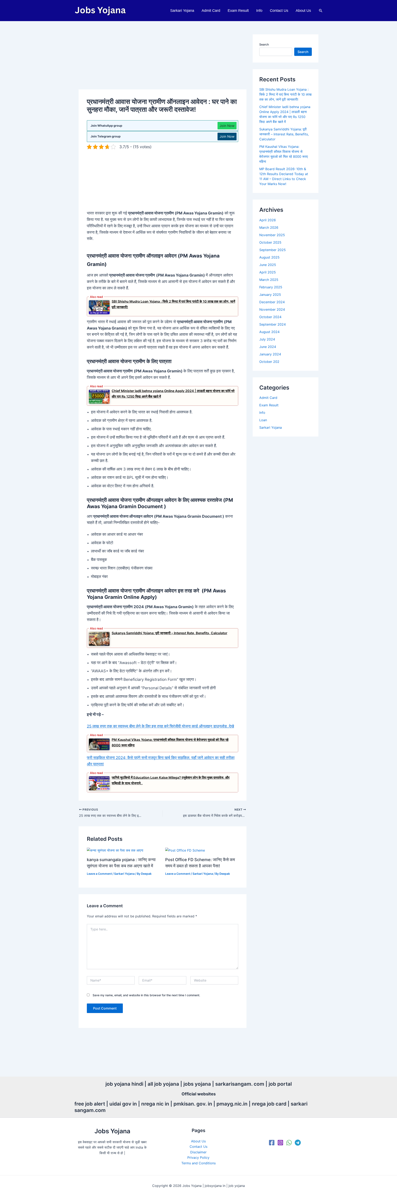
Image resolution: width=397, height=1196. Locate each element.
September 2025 (272, 250)
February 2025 (270, 287)
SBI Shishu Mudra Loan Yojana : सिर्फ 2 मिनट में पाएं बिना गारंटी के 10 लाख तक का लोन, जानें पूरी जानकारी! (285, 94)
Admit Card (211, 10)
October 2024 (270, 317)
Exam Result (238, 10)
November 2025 (272, 235)
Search (264, 44)
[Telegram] (298, 1142)
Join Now (227, 126)
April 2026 (267, 220)
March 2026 (268, 227)
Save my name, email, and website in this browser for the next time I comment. (146, 995)
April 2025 (267, 272)
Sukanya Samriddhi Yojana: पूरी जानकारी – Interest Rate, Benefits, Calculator (169, 633)
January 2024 (270, 354)
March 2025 (268, 280)
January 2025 (270, 294)
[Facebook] (272, 1142)
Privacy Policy (198, 1157)
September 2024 (272, 324)
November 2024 (272, 309)
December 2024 (272, 302)
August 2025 (269, 257)
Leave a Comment (99, 873)
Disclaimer (198, 1152)
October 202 (269, 362)
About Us (303, 10)
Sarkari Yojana (182, 10)
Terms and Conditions (198, 1163)
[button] (321, 10)
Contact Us (279, 10)
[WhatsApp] (289, 1142)
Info (259, 10)
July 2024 (267, 339)
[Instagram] (280, 1142)
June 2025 (267, 265)
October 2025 (270, 242)
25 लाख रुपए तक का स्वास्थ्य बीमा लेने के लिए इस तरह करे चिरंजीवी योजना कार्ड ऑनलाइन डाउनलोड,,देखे (160, 726)
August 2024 (269, 332)
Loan (263, 420)
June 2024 (267, 347)
